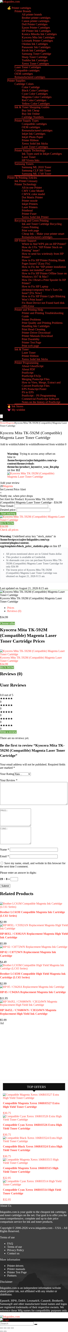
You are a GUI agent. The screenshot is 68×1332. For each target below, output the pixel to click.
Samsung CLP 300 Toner (36, 170)
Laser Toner (29, 157)
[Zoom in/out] (1, 1328)
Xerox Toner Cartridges (35, 63)
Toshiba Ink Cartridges (35, 60)
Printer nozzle (30, 200)
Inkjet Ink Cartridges (33, 133)
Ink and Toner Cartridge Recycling (42, 223)
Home (3, 422)
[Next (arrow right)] (5, 1331)
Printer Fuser (29, 213)
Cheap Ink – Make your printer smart (43, 233)
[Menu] (1, 416)
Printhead (27, 210)
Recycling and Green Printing (32, 220)
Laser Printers (30, 207)
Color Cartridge (31, 87)
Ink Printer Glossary (26, 181)
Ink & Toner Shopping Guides (32, 107)
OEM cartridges (24, 73)
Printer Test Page (31, 342)
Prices (10, 607)
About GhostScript (32, 366)
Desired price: (8, 509)
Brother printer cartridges (36, 17)
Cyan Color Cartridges (35, 93)
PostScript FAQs (31, 375)
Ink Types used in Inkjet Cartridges (42, 153)
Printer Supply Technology (30, 150)
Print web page (30, 230)
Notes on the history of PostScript (41, 402)
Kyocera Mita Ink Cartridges (38, 37)
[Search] (1, 420)
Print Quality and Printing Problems (42, 322)
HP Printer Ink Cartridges (36, 30)
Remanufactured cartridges (30, 77)
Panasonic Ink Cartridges (36, 47)
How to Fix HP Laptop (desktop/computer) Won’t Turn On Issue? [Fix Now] (42, 290)
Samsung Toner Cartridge (36, 53)
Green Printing (30, 227)
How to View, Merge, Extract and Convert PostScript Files (41, 384)
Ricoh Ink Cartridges (34, 50)
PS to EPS (28, 392)
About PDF (28, 369)
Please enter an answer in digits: (18, 872)
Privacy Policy (15, 1250)
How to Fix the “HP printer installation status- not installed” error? (44, 268)
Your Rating (7, 773)
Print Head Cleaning (33, 329)
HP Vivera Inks (30, 160)
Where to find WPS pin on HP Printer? (44, 243)
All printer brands (32, 14)
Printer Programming (26, 362)
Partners (12, 1275)
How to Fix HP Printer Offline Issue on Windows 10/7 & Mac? (44, 275)
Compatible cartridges (27, 70)
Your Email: (7, 505)
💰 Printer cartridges (19, 7)
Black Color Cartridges (35, 90)
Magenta (10, 422)
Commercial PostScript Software (40, 398)
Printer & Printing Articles (22, 177)
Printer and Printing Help (29, 309)
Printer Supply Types (27, 120)
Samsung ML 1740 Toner (36, 173)
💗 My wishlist (16, 409)
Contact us (13, 1253)
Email (4, 856)
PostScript (27, 372)
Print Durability (31, 339)
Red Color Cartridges (34, 100)
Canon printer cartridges (35, 21)
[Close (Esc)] (12, 1328)
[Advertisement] (27, 1052)
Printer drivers (15, 1265)
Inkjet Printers (30, 203)
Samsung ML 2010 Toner (36, 167)
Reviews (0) (14, 611)
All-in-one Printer (32, 187)
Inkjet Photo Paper (32, 137)
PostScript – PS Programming (39, 395)
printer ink (13, 1291)
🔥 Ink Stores (15, 406)
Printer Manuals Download (37, 335)
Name (4, 849)
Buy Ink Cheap (30, 110)
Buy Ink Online (31, 113)
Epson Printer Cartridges (36, 27)
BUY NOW (7, 523)
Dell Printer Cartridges (35, 24)
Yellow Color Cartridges (36, 103)
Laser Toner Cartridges (28, 67)
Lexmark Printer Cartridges (37, 40)
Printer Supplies (16, 80)
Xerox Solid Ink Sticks (35, 143)
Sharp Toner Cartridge (34, 57)
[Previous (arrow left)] (1, 1331)
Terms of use (14, 1246)
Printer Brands (23, 11)
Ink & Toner (22, 349)
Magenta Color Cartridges (36, 97)
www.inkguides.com (40, 1227)
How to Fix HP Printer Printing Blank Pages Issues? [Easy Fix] (43, 262)
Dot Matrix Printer (32, 197)
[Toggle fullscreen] (5, 1328)
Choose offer (7, 623)
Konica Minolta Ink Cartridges (39, 34)
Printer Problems (31, 319)
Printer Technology (25, 184)
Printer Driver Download (36, 332)
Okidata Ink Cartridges (35, 43)
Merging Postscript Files (36, 379)
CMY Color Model (33, 190)
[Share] (8, 1328)
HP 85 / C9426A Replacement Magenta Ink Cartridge (33, 992)
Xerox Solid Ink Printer (35, 217)
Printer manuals (16, 1269)
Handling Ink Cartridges (36, 326)
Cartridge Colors (24, 83)
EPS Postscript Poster (34, 389)
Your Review (8, 780)
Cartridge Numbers (33, 117)
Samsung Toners (24, 163)
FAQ (10, 1243)
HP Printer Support (25, 240)
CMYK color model (33, 194)
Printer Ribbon (30, 140)
